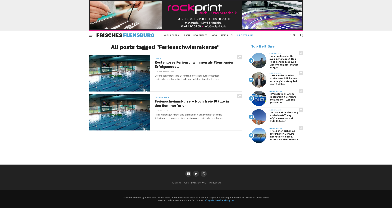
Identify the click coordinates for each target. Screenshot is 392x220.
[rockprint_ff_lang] (196, 29)
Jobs (214, 35)
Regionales (200, 35)
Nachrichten (171, 35)
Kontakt (176, 183)
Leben (186, 35)
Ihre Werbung (245, 35)
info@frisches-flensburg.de (219, 200)
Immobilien (227, 35)
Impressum (215, 183)
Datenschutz (198, 183)
